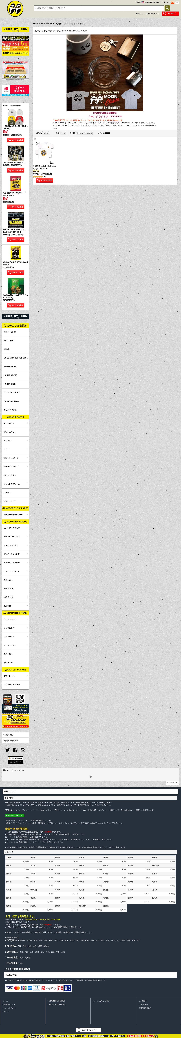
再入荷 (6, 349)
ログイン (140, 13)
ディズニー (8, 663)
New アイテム (9, 341)
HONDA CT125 (10, 384)
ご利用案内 (8, 735)
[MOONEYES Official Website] (15, 38)
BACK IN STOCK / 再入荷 (57, 1004)
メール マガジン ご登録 (101, 1001)
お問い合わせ (143, 1004)
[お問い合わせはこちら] (15, 53)
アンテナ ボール (10, 501)
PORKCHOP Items (11, 401)
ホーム (5, 1001)
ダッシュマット (10, 432)
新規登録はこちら (153, 13)
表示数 (39, 133)
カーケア (7, 492)
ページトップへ (173, 782)
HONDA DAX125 (10, 375)
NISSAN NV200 (10, 367)
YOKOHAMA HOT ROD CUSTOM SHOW (16, 358)
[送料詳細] (15, 48)
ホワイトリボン (10, 475)
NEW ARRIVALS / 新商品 (57, 1001)
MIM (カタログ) (10, 332)
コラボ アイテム (10, 410)
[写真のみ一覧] (108, 133)
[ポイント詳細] (15, 43)
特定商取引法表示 (11, 741)
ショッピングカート (10, 1008)
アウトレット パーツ (12, 685)
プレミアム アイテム (12, 393)
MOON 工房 (8, 589)
